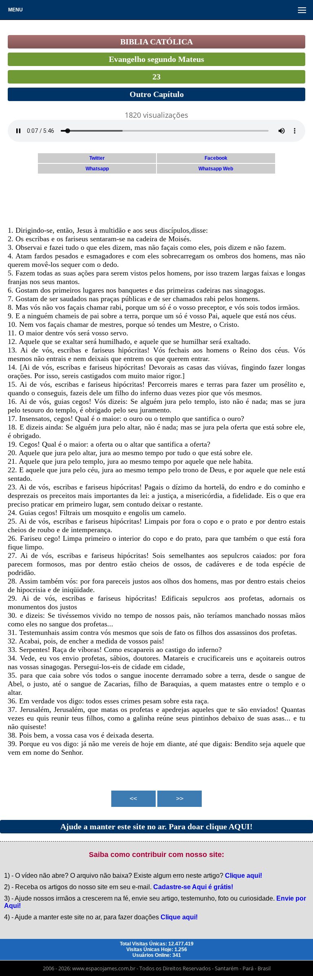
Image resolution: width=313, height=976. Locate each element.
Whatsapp (97, 169)
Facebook (216, 158)
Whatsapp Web (215, 169)
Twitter (97, 158)
